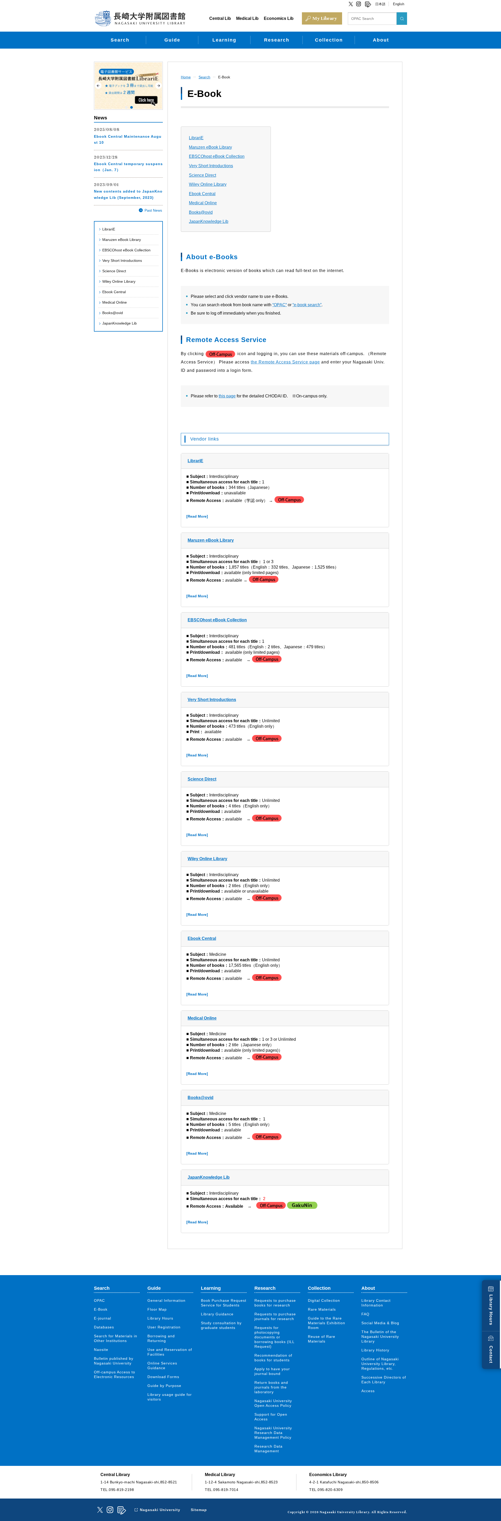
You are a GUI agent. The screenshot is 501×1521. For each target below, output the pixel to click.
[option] (128, 85)
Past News (153, 210)
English (398, 4)
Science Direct (114, 271)
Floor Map (157, 1309)
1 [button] (126, 107)
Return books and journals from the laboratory (271, 1387)
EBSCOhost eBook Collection (126, 250)
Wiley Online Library (118, 281)
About (381, 40)
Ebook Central (114, 292)
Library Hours (491, 1309)
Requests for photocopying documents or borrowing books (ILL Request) (274, 1337)
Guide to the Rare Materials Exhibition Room (326, 1323)
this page (227, 396)
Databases (104, 1327)
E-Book (224, 77)
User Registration (164, 1327)
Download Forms (163, 1377)
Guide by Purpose (164, 1386)
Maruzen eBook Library (121, 240)
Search (120, 40)
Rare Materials (322, 1309)
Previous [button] (98, 85)
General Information (166, 1300)
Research (276, 40)
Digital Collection (324, 1300)
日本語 (380, 4)
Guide (172, 40)
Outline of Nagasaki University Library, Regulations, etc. (380, 1363)
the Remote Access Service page (285, 362)
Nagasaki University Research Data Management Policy (273, 1432)
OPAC (99, 1300)
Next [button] (158, 85)
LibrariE (108, 229)
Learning (224, 40)
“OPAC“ (279, 305)
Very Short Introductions (122, 260)
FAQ (365, 1314)
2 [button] (131, 107)
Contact (491, 1354)
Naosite (101, 1349)
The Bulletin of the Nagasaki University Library (380, 1336)
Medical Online (114, 302)
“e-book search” (307, 305)
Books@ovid (112, 313)
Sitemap (199, 1510)
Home (186, 77)
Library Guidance (217, 1314)
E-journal (102, 1318)
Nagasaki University (160, 1510)
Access (368, 1391)
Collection (329, 40)
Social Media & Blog (380, 1323)
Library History (375, 1350)
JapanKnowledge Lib (119, 323)
